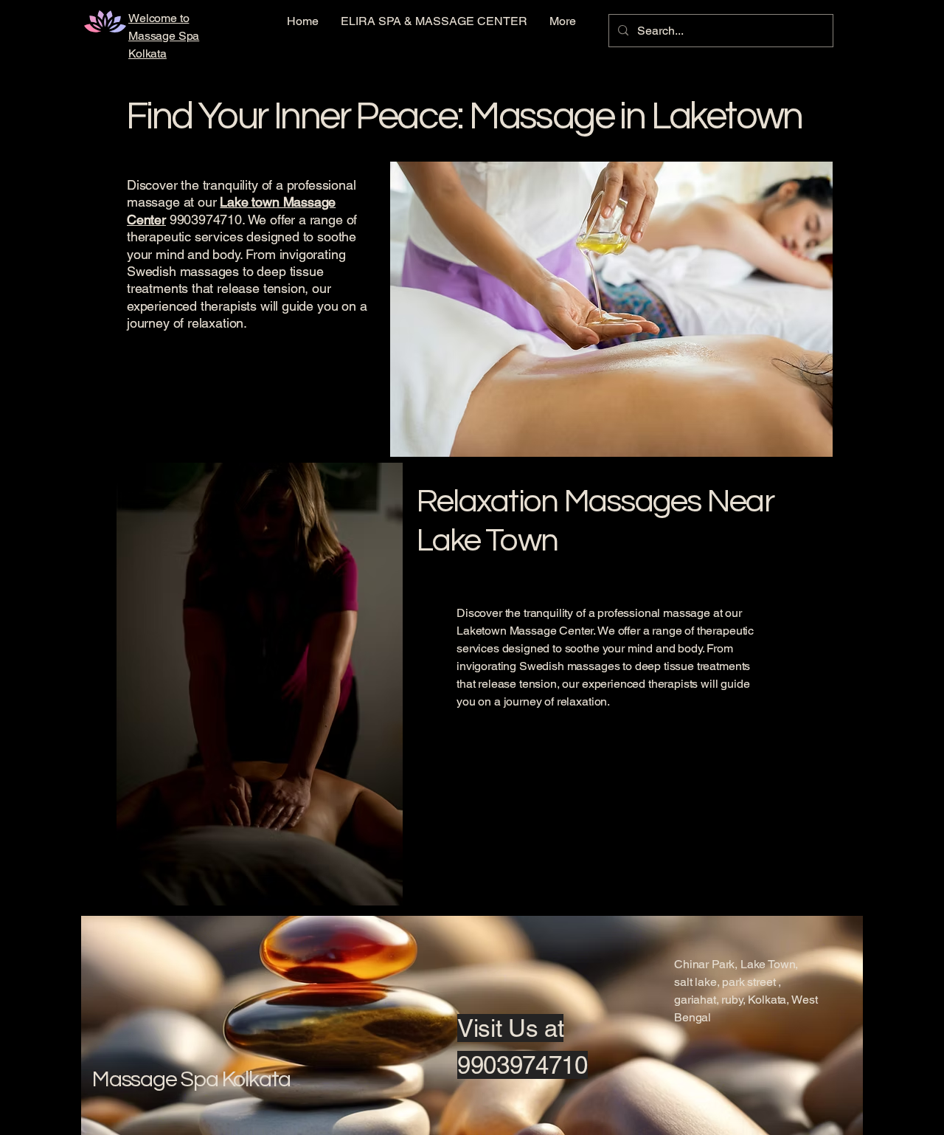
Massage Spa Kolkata (191, 1079)
